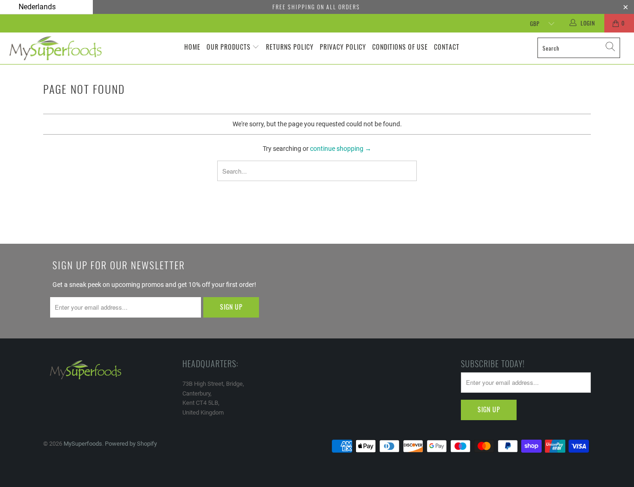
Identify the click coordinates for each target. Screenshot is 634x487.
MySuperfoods (83, 443)
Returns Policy (290, 47)
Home (192, 47)
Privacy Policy (343, 47)
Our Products (229, 47)
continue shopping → (340, 148)
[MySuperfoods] (55, 48)
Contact (446, 47)
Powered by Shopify (131, 443)
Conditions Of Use (400, 47)
